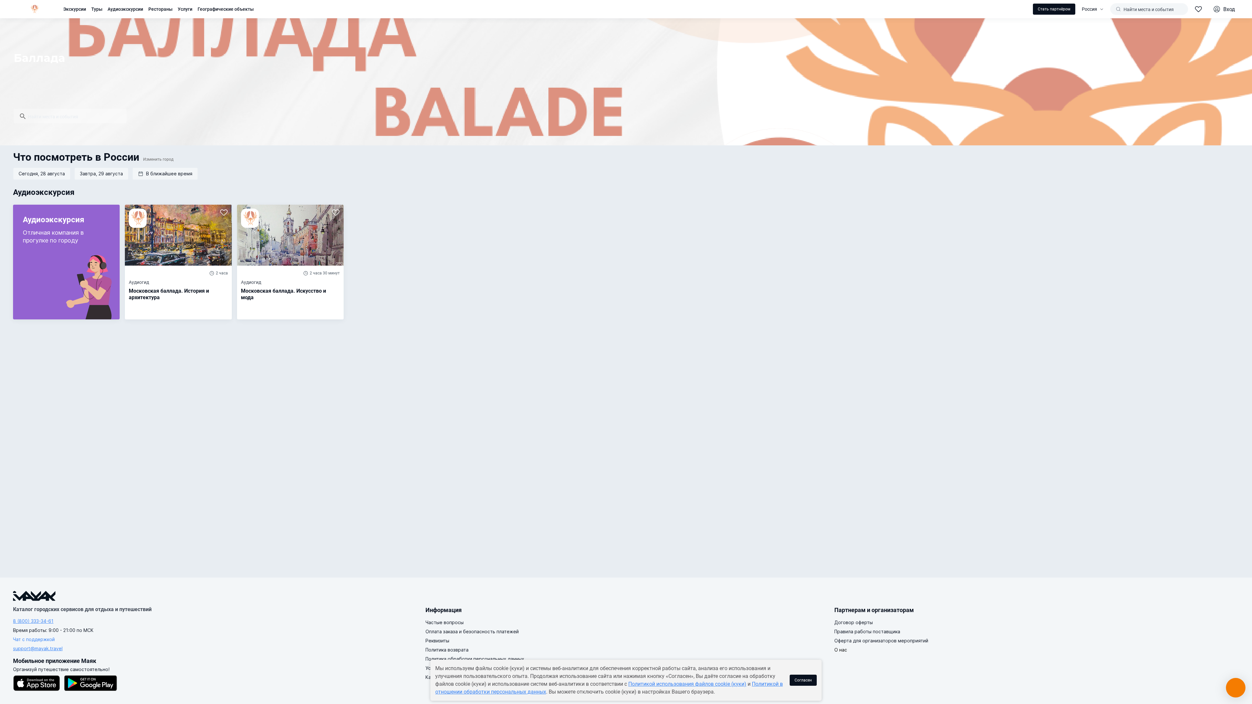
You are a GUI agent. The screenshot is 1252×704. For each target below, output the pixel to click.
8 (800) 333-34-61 (33, 621)
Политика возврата (447, 650)
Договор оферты (853, 622)
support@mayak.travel (38, 648)
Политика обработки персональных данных (474, 659)
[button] (165, 174)
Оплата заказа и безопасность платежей (472, 631)
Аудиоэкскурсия (43, 192)
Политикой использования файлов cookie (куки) (687, 684)
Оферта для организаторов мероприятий (881, 640)
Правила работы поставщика (867, 631)
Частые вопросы (444, 622)
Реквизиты (437, 640)
